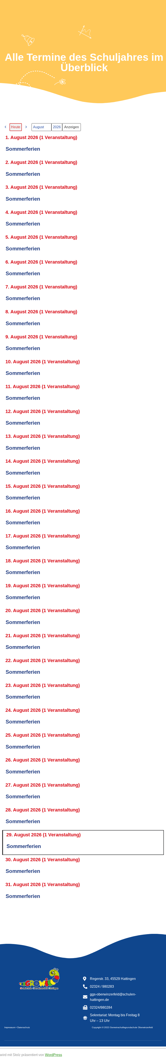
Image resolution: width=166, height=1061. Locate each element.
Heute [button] (15, 127)
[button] (5, 127)
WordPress (53, 1055)
